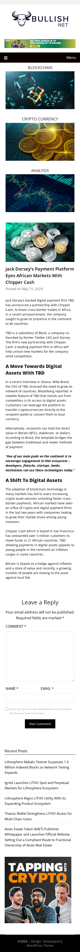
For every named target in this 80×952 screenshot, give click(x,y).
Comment (16, 626)
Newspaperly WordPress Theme (44, 943)
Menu (71, 57)
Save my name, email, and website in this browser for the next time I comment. (41, 711)
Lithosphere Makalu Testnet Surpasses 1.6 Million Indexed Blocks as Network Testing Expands (37, 767)
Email (47, 688)
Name (12, 688)
